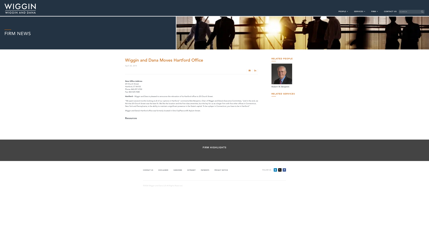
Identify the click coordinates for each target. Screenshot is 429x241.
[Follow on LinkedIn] (275, 170)
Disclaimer (163, 170)
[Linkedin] (255, 70)
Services (358, 11)
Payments (205, 170)
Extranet (191, 170)
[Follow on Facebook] (284, 170)
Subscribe (177, 170)
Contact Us (390, 11)
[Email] (249, 70)
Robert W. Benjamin (280, 86)
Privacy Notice (221, 170)
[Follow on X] (280, 170)
